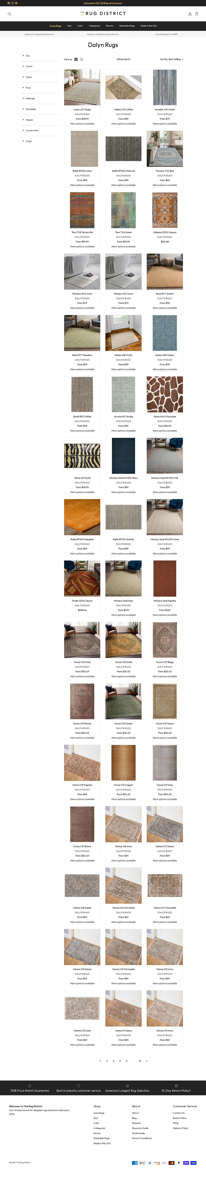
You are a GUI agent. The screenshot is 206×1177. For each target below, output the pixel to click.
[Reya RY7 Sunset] (165, 272)
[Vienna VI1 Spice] (123, 1008)
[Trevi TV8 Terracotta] (82, 210)
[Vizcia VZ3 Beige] (165, 640)
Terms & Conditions (142, 1138)
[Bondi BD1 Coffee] (82, 394)
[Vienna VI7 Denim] (165, 824)
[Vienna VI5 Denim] (82, 947)
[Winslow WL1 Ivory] (123, 272)
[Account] (189, 14)
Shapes (29, 119)
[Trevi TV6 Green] (123, 210)
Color (80, 25)
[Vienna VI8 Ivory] (123, 824)
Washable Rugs (127, 25)
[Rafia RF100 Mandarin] (82, 517)
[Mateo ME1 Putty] (123, 333)
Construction (32, 130)
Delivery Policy (180, 1128)
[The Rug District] (103, 13)
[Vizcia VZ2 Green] (123, 701)
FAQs (176, 1122)
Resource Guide (140, 1128)
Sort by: (170, 59)
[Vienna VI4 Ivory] (165, 1008)
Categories (94, 25)
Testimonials (138, 1133)
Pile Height (31, 109)
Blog (134, 1118)
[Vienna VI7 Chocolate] (165, 886)
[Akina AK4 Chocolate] (165, 394)
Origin (29, 141)
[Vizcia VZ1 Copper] (123, 763)
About (135, 1112)
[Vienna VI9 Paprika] (82, 763)
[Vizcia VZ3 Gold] (123, 640)
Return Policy (180, 1118)
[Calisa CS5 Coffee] (123, 87)
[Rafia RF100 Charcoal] (123, 149)
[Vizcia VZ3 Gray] (82, 640)
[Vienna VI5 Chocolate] (123, 947)
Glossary (136, 1122)
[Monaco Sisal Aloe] (123, 579)
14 (140, 1060)
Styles (29, 77)
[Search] (9, 14)
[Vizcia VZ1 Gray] (165, 763)
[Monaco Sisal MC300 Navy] (123, 456)
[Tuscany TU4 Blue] (165, 149)
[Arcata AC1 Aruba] (123, 394)
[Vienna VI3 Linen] (82, 1008)
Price (28, 87)
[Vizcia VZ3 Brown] (82, 701)
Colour (29, 66)
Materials (30, 98)
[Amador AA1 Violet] (165, 87)
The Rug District (23, 1162)
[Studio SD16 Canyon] (82, 579)
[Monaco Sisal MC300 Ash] (165, 456)
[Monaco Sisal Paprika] (165, 579)
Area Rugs (55, 26)
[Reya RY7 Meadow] (82, 333)
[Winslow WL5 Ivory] (82, 272)
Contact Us (179, 1112)
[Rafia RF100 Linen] (82, 149)
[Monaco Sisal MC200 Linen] (165, 517)
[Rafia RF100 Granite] (123, 517)
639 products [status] (123, 59)
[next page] (147, 1061)
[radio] (76, 59)
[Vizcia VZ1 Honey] (165, 701)
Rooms (109, 25)
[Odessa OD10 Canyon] (165, 210)
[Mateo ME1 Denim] (165, 333)
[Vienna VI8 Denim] (82, 886)
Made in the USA (149, 25)
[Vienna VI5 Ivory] (165, 947)
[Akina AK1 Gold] (82, 456)
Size (69, 25)
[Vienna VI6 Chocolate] (123, 886)
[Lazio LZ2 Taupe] (82, 87)
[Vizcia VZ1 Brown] (82, 824)
